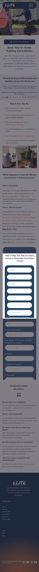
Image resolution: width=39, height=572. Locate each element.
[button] (35, 256)
